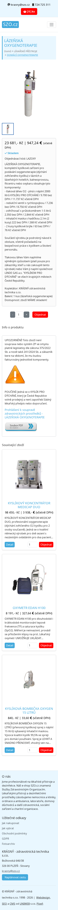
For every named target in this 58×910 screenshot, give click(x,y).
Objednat (40, 314)
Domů (7, 51)
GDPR (5, 838)
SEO (4, 903)
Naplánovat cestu (15, 877)
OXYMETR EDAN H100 (29, 608)
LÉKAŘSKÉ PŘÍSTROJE (25, 51)
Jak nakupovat (10, 823)
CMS (12, 903)
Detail (9, 544)
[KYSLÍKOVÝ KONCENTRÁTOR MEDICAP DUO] (29, 474)
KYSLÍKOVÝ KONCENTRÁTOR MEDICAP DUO (29, 505)
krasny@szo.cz (20, 4)
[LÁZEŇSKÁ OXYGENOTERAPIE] (29, 93)
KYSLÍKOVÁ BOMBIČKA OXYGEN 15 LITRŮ (29, 710)
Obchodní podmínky (14, 833)
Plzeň (40, 903)
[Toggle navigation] (51, 24)
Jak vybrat (8, 828)
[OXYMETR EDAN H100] (29, 579)
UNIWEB (25, 903)
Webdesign (43, 897)
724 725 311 (43, 4)
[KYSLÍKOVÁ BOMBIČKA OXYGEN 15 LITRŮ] (29, 679)
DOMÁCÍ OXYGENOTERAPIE (22, 54)
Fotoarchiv (8, 844)
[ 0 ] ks (30, 11)
